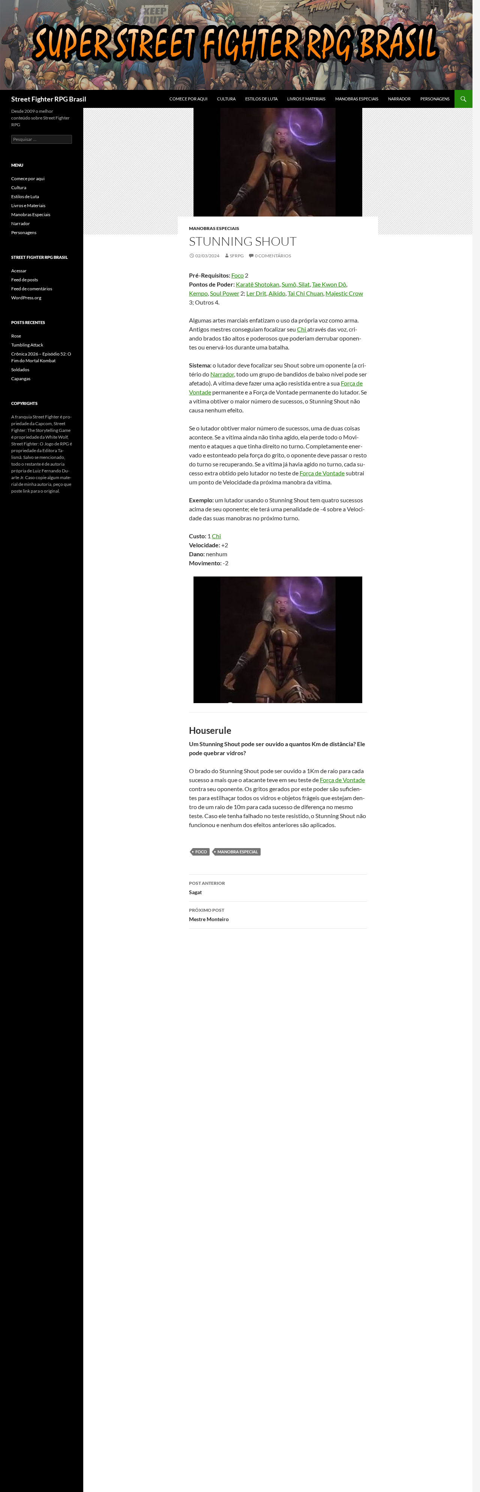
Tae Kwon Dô (329, 284)
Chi (302, 329)
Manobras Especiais (356, 98)
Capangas (20, 378)
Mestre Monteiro (209, 914)
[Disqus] (277, 1040)
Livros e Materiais (306, 98)
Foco (237, 275)
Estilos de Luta (261, 98)
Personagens (435, 98)
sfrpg (237, 255)
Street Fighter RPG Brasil (48, 99)
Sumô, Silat (296, 284)
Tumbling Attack (27, 345)
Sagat (207, 887)
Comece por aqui (188, 98)
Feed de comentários (31, 288)
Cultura (226, 98)
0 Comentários (273, 255)
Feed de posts (24, 279)
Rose (16, 336)
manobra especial (238, 851)
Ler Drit (256, 293)
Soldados (20, 369)
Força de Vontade (322, 472)
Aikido (276, 293)
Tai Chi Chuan (305, 293)
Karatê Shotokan (257, 284)
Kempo (198, 293)
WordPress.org (26, 297)
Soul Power (224, 293)
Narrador (399, 98)
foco (201, 851)
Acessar (19, 270)
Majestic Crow (344, 293)
